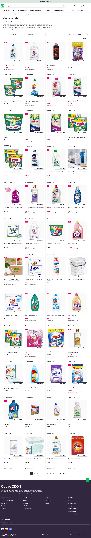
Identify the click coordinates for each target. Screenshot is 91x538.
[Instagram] (43, 190)
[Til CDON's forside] (2, 5)
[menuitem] (5, 10)
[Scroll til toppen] (87, 135)
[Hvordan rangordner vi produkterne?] (67, 34)
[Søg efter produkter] (63, 5)
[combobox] (35, 5)
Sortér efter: (72, 34)
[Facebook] (48, 190)
